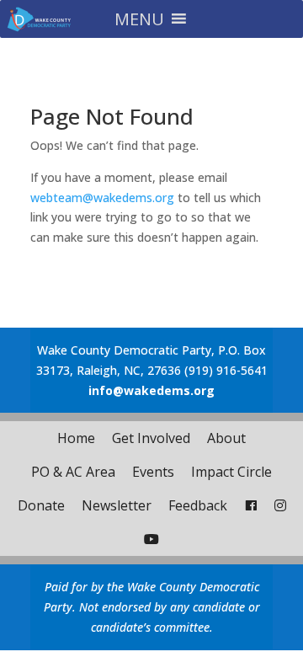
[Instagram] (280, 505)
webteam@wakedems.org (102, 198)
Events (153, 471)
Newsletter (117, 505)
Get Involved (151, 438)
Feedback (197, 505)
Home (76, 438)
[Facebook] (251, 505)
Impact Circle (231, 471)
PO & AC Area (73, 471)
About (226, 438)
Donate (41, 505)
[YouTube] (151, 539)
